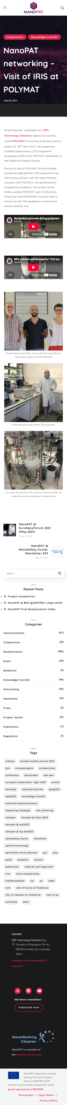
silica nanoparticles (27, 873)
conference (12, 775)
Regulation (10, 736)
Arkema (10, 761)
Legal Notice (46, 1095)
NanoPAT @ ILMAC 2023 (34, 817)
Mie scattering (44, 810)
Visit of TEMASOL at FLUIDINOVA (23, 894)
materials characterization (21, 803)
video (51, 880)
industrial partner (32, 789)
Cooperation (15, 37)
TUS (32, 880)
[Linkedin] (28, 991)
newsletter (40, 838)
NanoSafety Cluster (29, 1054)
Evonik (55, 782)
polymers (23, 859)
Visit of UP (52, 894)
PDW (55, 852)
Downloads (26, 1095)
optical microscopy (16, 845)
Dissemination (13, 651)
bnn (7, 768)
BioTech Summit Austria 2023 (37, 761)
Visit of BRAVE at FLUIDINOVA (32, 887)
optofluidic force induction (21, 852)
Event (7, 661)
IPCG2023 (54, 789)
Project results (13, 717)
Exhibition (10, 670)
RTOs (7, 873)
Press (7, 708)
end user (48, 775)
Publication (11, 726)
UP (41, 880)
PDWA (8, 859)
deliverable (31, 775)
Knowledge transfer (44, 37)
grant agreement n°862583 (26, 1089)
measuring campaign (17, 810)
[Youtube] (39, 991)
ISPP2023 (10, 796)
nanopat (10, 817)
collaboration (47, 768)
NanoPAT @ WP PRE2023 (19, 831)
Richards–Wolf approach (38, 866)
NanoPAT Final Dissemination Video (31, 609)
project (38, 859)
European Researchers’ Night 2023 (25, 782)
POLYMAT (19, 141)
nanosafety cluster (16, 838)
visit (7, 887)
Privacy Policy (49, 1100)
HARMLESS (10, 789)
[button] (62, 8)
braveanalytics (24, 768)
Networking (11, 689)
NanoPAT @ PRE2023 (17, 824)
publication (12, 866)
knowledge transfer (33, 796)
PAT (45, 852)
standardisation (15, 880)
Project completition (21, 596)
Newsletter (10, 698)
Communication (13, 633)
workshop (11, 901)
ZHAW (26, 901)
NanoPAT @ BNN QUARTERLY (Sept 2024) (35, 602)
